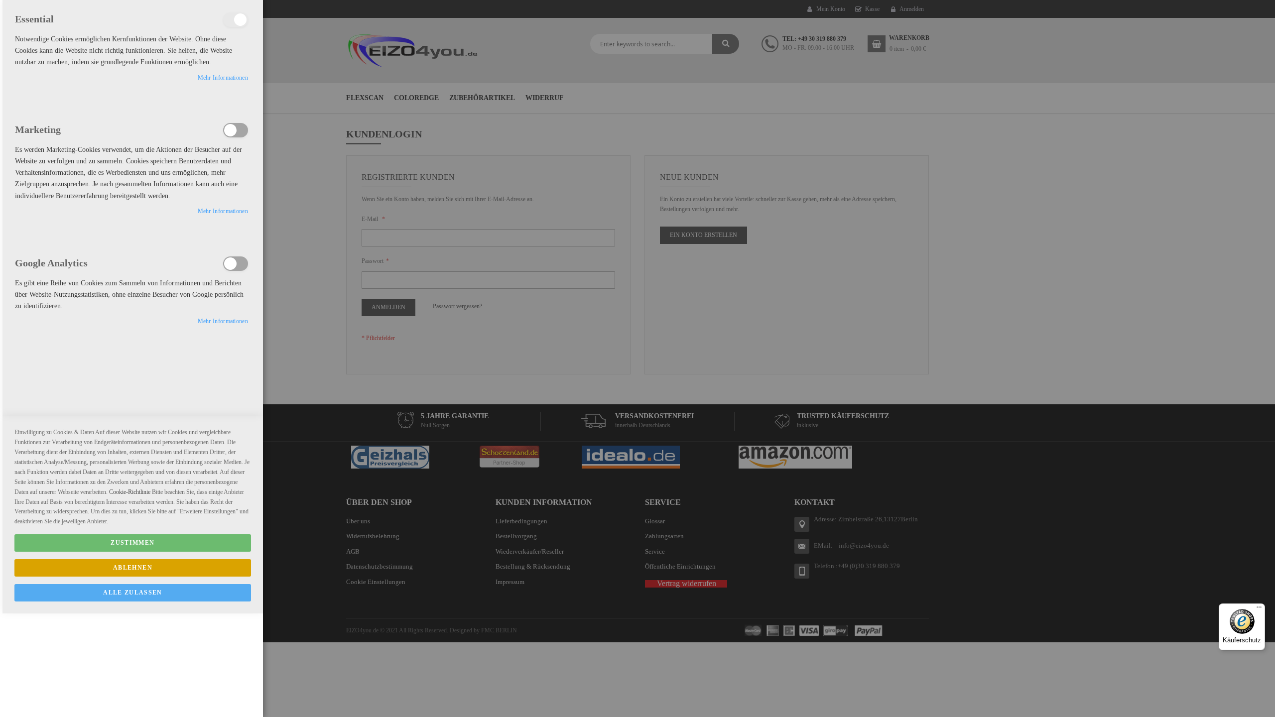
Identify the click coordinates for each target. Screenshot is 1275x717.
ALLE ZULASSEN (132, 592)
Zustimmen (132, 542)
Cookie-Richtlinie (129, 491)
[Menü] (1259, 609)
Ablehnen (132, 567)
